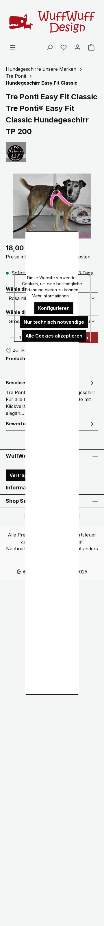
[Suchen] (50, 47)
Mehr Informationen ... (52, 295)
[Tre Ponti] (52, 152)
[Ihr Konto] (77, 47)
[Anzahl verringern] (12, 337)
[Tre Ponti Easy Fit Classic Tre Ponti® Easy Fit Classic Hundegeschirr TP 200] (52, 206)
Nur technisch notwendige (54, 322)
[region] (52, 206)
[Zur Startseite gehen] (52, 22)
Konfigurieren (54, 308)
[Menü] (13, 47)
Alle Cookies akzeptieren (53, 336)
